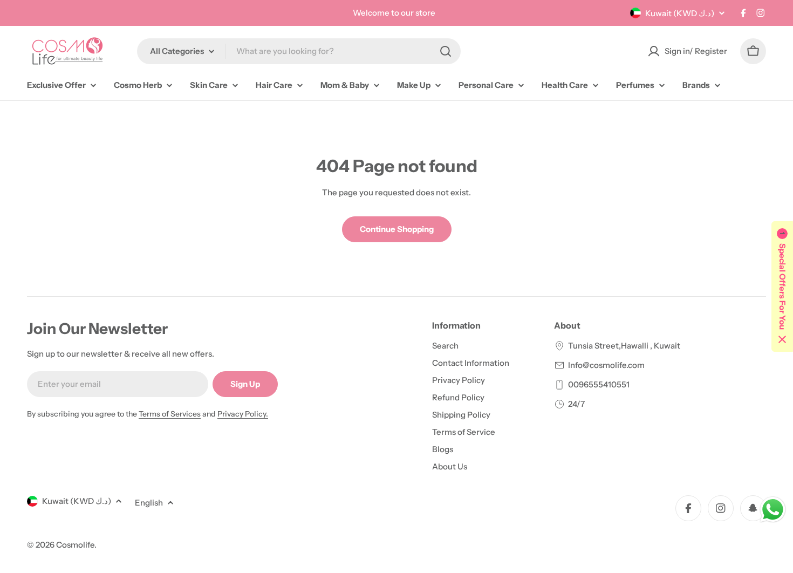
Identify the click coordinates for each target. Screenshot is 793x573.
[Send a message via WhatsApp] (773, 509)
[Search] (445, 51)
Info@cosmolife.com (606, 365)
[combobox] (299, 51)
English (149, 502)
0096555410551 (599, 384)
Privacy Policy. (242, 414)
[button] (782, 286)
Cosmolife (75, 545)
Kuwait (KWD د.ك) (679, 13)
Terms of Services (170, 414)
